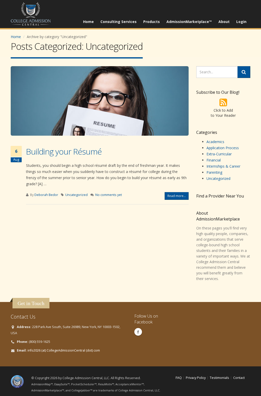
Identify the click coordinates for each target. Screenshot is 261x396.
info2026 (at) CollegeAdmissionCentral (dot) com (64, 350)
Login (241, 21)
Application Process (222, 147)
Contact (239, 378)
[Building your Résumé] (100, 101)
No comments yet (108, 195)
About (224, 21)
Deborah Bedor (46, 195)
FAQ (179, 378)
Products (151, 21)
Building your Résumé (64, 151)
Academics (215, 141)
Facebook (138, 332)
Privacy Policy (196, 378)
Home (88, 21)
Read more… (176, 196)
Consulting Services (118, 21)
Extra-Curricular (219, 154)
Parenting (214, 172)
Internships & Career (223, 166)
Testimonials (219, 378)
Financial (213, 160)
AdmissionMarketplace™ (189, 21)
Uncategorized (76, 195)
